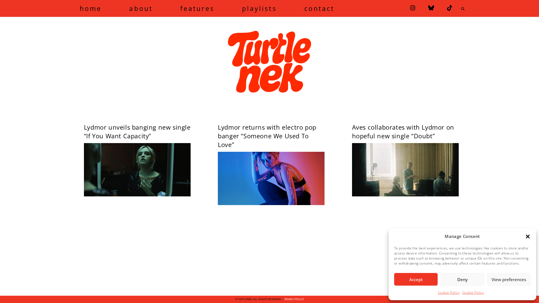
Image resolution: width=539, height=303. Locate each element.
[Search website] (463, 9)
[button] (528, 236)
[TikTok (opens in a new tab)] (449, 8)
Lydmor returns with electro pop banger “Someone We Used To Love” (267, 136)
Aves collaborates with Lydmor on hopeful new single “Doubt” (403, 131)
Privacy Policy (294, 299)
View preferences (509, 279)
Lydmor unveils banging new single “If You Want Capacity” (137, 131)
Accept (416, 279)
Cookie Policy (449, 292)
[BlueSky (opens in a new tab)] (431, 8)
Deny (462, 279)
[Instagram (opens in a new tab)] (412, 8)
